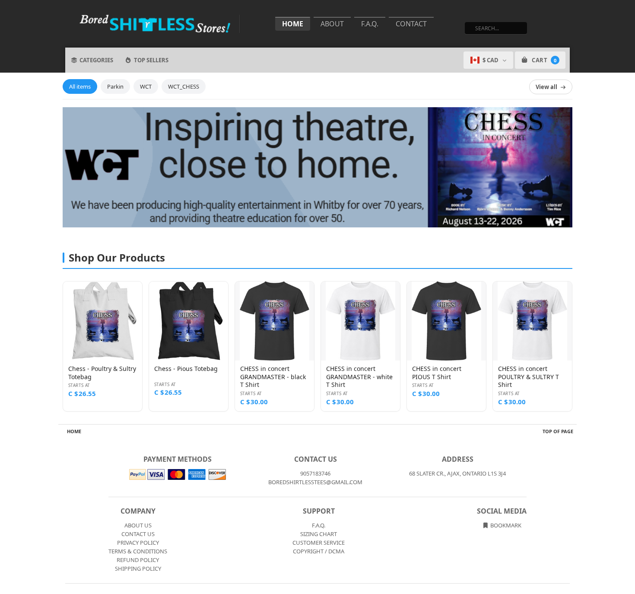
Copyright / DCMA (318, 551)
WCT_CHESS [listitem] (183, 86)
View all (546, 87)
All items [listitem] (80, 86)
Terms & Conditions (137, 551)
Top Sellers (151, 60)
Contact (411, 24)
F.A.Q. (369, 24)
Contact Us (138, 534)
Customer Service (318, 542)
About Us (138, 525)
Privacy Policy (138, 542)
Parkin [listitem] (115, 86)
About (332, 24)
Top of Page (558, 431)
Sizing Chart (318, 534)
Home (292, 24)
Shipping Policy (138, 568)
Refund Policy (138, 560)
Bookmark (505, 525)
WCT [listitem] (146, 86)
